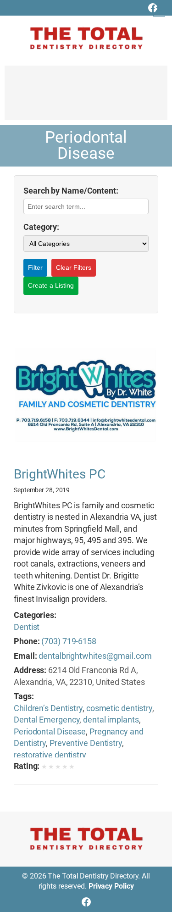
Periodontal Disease (50, 731)
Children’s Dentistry (48, 708)
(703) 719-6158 (68, 641)
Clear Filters (73, 267)
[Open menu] (159, 11)
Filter (35, 267)
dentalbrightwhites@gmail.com (95, 656)
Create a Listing (51, 285)
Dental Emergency (46, 719)
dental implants (111, 719)
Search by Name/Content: (70, 190)
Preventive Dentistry (86, 743)
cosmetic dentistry (119, 708)
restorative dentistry (50, 755)
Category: (41, 227)
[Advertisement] (86, 97)
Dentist (26, 627)
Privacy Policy (111, 886)
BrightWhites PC (59, 474)
